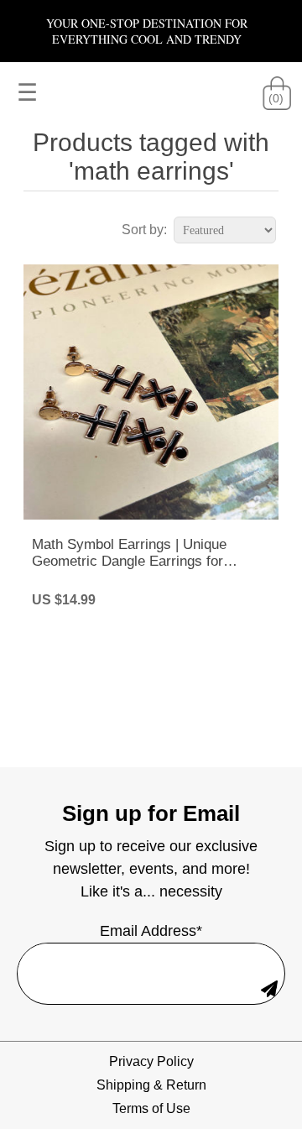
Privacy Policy (151, 1061)
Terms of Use (151, 1108)
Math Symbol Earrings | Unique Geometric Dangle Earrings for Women (129, 553)
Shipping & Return (151, 1085)
